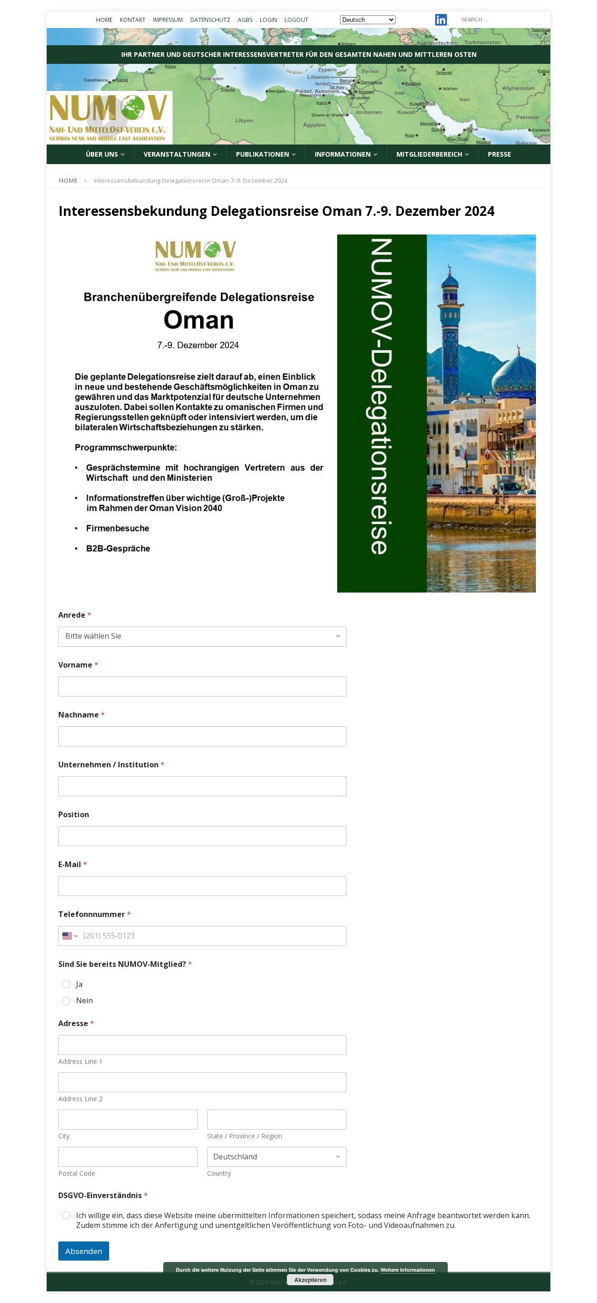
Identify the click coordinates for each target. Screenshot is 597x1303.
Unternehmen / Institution (111, 764)
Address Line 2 (80, 1099)
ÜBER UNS (102, 154)
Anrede (74, 615)
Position (73, 814)
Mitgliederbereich (429, 154)
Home (104, 20)
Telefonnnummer (94, 914)
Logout (296, 20)
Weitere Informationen (408, 1269)
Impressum (168, 20)
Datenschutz (210, 20)
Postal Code (76, 1173)
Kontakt (133, 20)
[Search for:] (502, 18)
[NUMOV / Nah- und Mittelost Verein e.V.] (298, 139)
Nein (84, 1001)
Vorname (78, 665)
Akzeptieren (310, 1279)
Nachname (81, 714)
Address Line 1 (80, 1061)
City (63, 1136)
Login (268, 20)
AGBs (245, 20)
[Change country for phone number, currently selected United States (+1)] (69, 936)
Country (219, 1173)
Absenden (83, 1251)
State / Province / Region (244, 1136)
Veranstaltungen (177, 154)
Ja (79, 984)
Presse (499, 154)
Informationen (343, 154)
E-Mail (72, 864)
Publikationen (262, 154)
